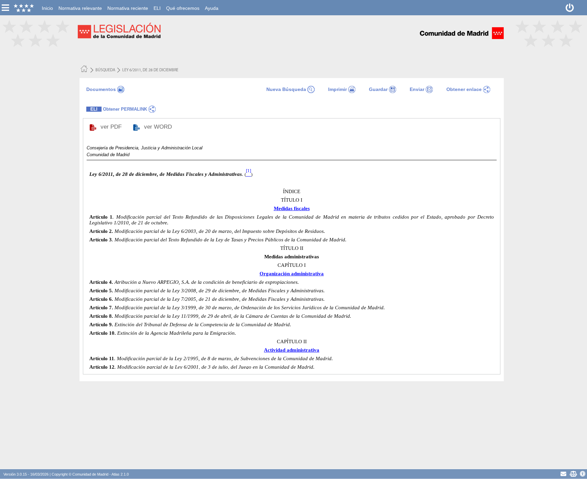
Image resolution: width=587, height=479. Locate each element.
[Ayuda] (211, 3)
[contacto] (563, 474)
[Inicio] (47, 3)
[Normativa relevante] (80, 3)
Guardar (378, 89)
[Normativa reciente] (128, 3)
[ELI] (157, 3)
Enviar (417, 89)
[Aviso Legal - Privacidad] (573, 474)
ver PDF (112, 127)
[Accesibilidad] (582, 474)
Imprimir (337, 89)
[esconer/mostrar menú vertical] (5, 7)
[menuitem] (47, 8)
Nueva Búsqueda (286, 89)
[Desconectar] (570, 7)
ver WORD (159, 127)
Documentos (101, 89)
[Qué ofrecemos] (182, 3)
